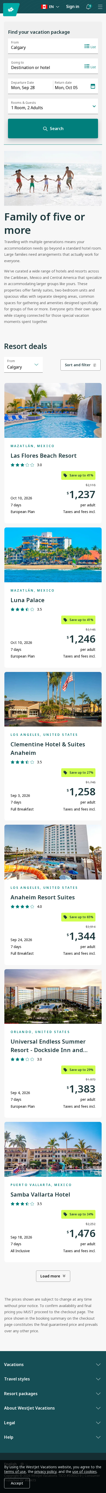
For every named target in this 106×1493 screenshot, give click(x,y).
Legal (9, 1423)
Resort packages (21, 1393)
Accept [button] (17, 1483)
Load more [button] (50, 1276)
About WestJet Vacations (29, 1408)
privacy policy (45, 1471)
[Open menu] (100, 7)
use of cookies (84, 1471)
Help (8, 1437)
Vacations (14, 1364)
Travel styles (17, 1379)
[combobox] (23, 364)
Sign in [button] (72, 6)
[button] (88, 7)
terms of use (15, 1471)
